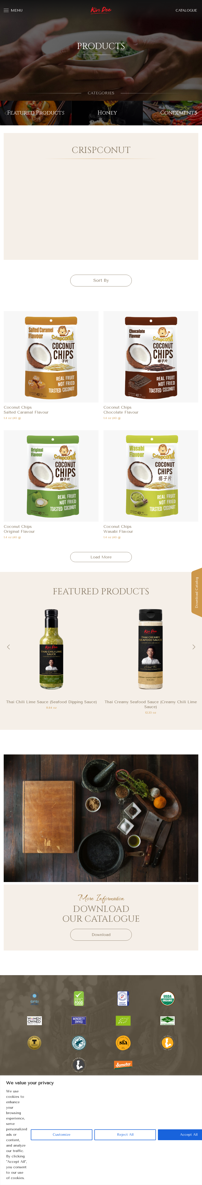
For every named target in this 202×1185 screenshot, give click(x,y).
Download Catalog (197, 592)
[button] (196, 113)
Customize (61, 1135)
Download (101, 934)
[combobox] (101, 280)
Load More (101, 557)
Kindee (101, 10)
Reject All (125, 1135)
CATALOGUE (186, 10)
